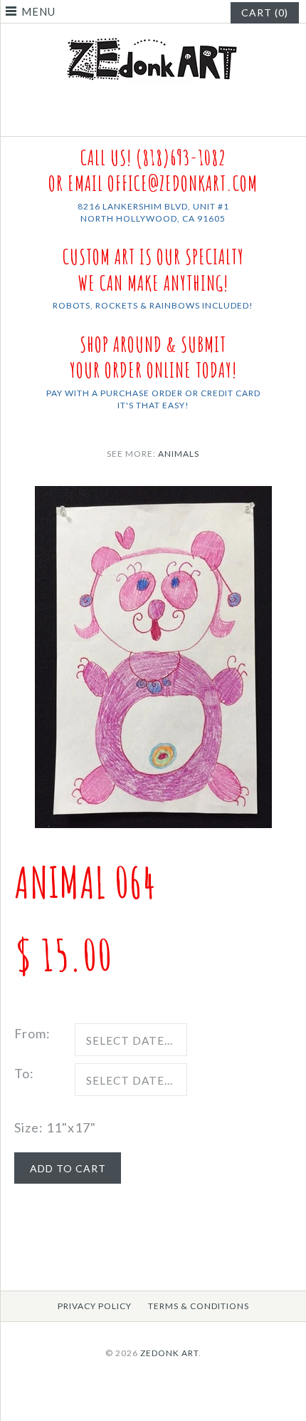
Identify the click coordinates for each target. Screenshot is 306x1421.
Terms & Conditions (198, 1306)
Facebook (144, 119)
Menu (38, 11)
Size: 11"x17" (55, 1127)
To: (24, 1073)
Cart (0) (264, 12)
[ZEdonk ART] (153, 37)
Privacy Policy (95, 1306)
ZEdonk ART (169, 1353)
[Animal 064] (153, 496)
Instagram (162, 119)
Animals (178, 453)
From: (32, 1033)
